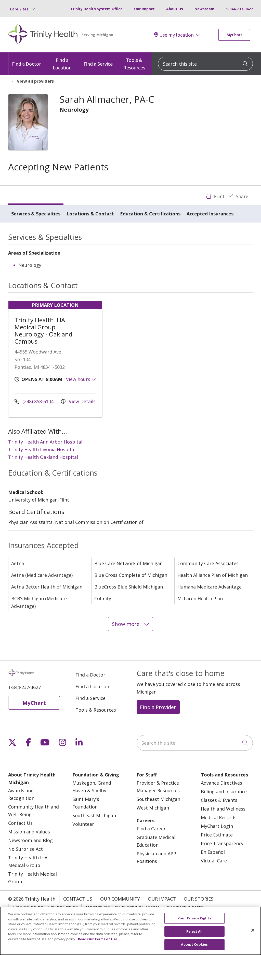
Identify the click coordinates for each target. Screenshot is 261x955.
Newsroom (204, 8)
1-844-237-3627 (239, 8)
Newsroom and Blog (30, 840)
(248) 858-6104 (38, 401)
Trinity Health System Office (96, 8)
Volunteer (83, 824)
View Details (82, 401)
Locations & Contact (90, 214)
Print (218, 196)
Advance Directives (221, 783)
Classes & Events (219, 800)
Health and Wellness (223, 809)
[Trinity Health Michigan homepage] (43, 35)
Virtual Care (214, 861)
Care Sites (19, 9)
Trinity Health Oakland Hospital (43, 457)
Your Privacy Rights (194, 918)
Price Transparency (222, 843)
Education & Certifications (150, 214)
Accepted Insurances (210, 214)
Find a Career (151, 829)
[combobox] (205, 64)
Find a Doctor (26, 64)
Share (241, 196)
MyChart (234, 34)
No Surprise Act (25, 849)
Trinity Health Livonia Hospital (41, 449)
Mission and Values (29, 832)
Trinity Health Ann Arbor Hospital (45, 442)
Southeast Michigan (94, 815)
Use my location (176, 35)
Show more (126, 623)
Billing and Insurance (224, 791)
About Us (174, 8)
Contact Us (20, 823)
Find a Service (98, 64)
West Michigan (153, 808)
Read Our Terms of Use (97, 939)
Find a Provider (158, 707)
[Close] (252, 930)
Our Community (120, 899)
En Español (213, 852)
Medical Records (219, 817)
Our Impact (144, 8)
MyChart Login (217, 826)
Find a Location (62, 64)
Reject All (194, 931)
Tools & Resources (134, 64)
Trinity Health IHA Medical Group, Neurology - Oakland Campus (43, 330)
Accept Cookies (194, 944)
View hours (79, 379)
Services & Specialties (35, 214)
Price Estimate (217, 835)
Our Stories (198, 899)
